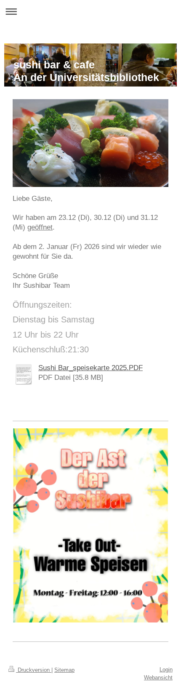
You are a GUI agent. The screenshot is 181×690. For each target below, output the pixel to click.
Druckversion (33, 670)
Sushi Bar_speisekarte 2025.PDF (90, 368)
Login (166, 669)
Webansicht (158, 677)
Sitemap (64, 670)
